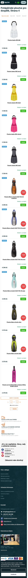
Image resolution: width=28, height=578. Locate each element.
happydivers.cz (7, 521)
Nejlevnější (12, 15)
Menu (24, 2)
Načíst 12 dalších (14, 398)
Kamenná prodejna (5, 493)
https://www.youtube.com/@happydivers (14, 524)
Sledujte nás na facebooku (10, 518)
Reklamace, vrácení (5, 478)
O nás (2, 496)
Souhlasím (13, 574)
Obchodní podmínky (5, 476)
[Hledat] (15, 2)
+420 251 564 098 (8, 514)
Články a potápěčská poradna (7, 491)
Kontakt (2, 498)
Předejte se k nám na (9, 449)
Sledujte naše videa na (10, 455)
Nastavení (13, 569)
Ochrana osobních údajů (6, 481)
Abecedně (24, 15)
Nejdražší (18, 15)
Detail (23, 48)
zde (19, 566)
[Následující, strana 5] (17, 402)
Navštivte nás (4, 550)
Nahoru (15, 408)
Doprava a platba (4, 473)
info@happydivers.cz (9, 511)
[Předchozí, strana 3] (11, 402)
